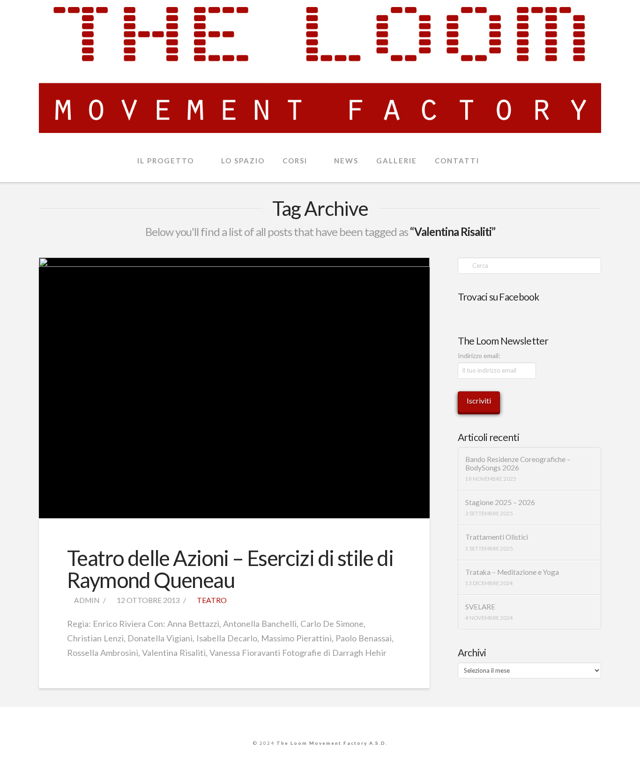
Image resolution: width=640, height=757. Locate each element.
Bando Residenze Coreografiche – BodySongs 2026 (518, 463)
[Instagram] (341, 721)
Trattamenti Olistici (496, 537)
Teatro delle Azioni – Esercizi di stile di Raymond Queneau (230, 569)
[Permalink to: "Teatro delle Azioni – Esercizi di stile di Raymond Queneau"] (234, 387)
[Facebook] (298, 721)
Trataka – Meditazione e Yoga (512, 572)
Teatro (211, 600)
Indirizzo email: (479, 356)
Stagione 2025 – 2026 (500, 502)
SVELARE (480, 607)
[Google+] (320, 721)
